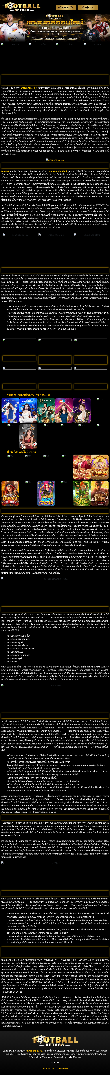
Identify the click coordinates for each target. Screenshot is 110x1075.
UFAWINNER (47, 1068)
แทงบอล (25, 88)
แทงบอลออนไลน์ (35, 1051)
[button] (4, 410)
